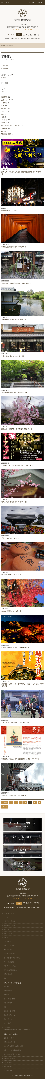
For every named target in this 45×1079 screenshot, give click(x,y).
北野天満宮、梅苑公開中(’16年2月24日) (14, 502)
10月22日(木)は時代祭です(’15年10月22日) (15, 722)
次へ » (5, 807)
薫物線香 (6, 986)
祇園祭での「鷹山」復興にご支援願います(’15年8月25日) (20, 759)
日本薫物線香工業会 (10, 970)
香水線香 (6, 995)
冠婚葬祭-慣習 (6, 134)
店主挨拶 (4, 128)
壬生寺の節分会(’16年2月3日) (10, 538)
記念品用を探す (9, 1070)
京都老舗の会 (8, 974)
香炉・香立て (8, 1019)
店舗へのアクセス (9, 945)
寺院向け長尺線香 (9, 1011)
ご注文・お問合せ (9, 954)
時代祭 (3, 131)
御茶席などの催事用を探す (12, 1050)
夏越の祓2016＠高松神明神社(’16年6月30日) (15, 283)
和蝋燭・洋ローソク (10, 1015)
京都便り (5, 68)
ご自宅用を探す (9, 1038)
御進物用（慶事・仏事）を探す (14, 1046)
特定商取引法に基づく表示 (12, 958)
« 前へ (5, 802)
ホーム (3, 46)
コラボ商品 (7, 1023)
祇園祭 (3, 123)
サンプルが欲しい (9, 950)
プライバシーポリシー (11, 966)
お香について (8, 933)
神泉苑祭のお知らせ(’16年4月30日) (12, 356)
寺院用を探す (8, 1066)
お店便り (5, 65)
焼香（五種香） (9, 1003)
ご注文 (12, 35)
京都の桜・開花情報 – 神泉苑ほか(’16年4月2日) (16, 429)
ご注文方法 (7, 941)
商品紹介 (4, 108)
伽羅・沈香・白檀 (9, 999)
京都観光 (4, 97)
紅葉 (2, 106)
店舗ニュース (5, 100)
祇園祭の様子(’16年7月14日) (10, 210)
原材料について (9, 937)
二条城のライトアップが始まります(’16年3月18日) (17, 465)
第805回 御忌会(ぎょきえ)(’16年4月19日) (14, 392)
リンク (6, 978)
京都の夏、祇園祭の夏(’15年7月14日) (13, 795)
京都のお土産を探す (10, 1042)
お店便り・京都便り (10, 921)
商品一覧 (6, 929)
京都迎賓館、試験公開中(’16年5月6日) (13, 320)
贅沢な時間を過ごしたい (12, 1054)
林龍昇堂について (9, 925)
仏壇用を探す (8, 1062)
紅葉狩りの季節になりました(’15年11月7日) (15, 647)
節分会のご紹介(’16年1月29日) (11, 575)
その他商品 (17, 1028)
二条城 (3, 103)
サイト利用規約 (9, 962)
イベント (4, 120)
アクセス (41, 3)
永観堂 (3, 111)
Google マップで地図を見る (23, 30)
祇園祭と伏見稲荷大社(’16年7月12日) (13, 247)
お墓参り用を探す (9, 1058)
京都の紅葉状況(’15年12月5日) (11, 611)
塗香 (5, 1007)
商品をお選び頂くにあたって (10, 125)
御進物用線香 (8, 991)
